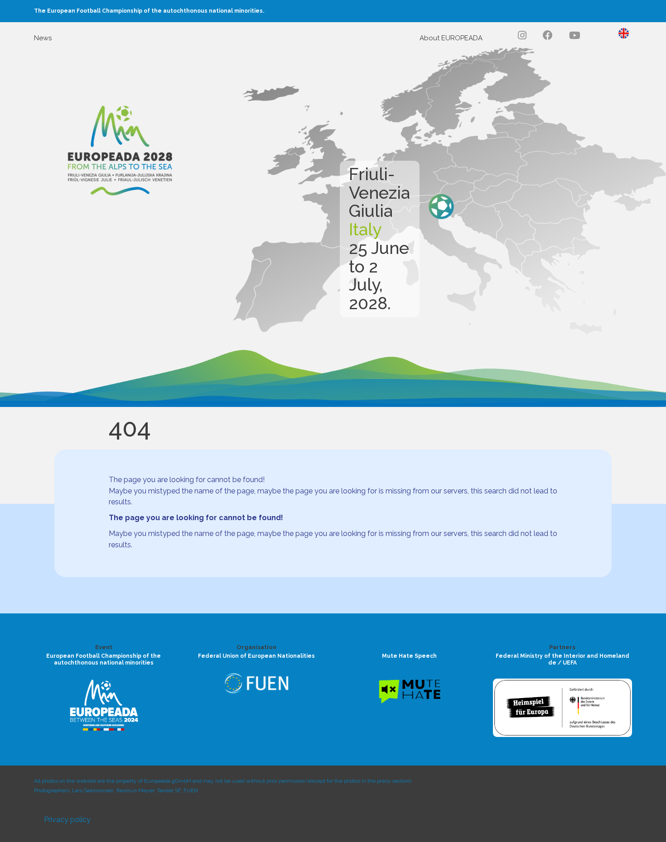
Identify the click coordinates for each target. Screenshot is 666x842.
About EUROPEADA (451, 38)
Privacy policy (67, 819)
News (43, 38)
